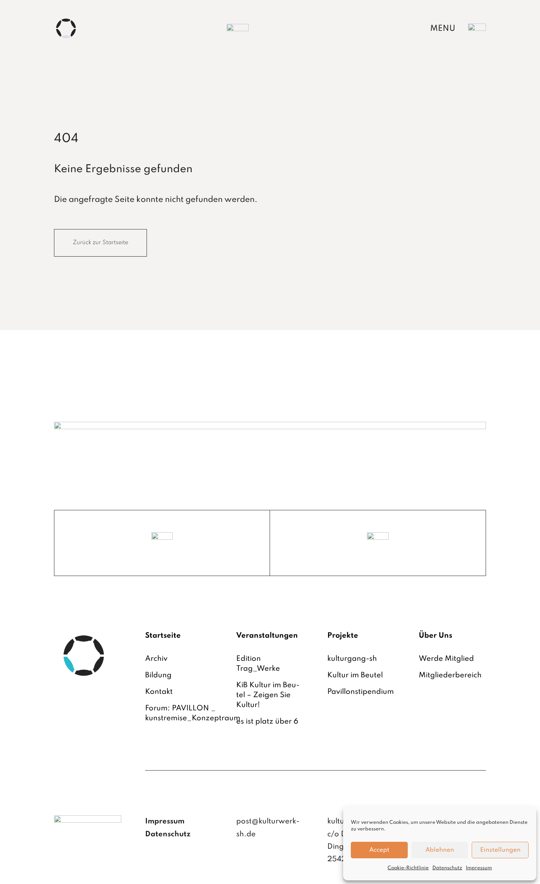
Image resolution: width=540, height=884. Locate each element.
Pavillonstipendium (360, 692)
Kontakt (159, 692)
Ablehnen (439, 850)
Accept (379, 850)
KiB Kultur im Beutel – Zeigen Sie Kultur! (267, 695)
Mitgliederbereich (450, 675)
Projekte (342, 636)
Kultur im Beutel (355, 675)
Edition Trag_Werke (258, 664)
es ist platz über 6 (267, 721)
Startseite (163, 636)
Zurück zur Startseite (100, 243)
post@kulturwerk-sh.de (267, 828)
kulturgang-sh (352, 659)
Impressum (479, 868)
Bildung (158, 675)
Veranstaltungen (267, 636)
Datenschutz (447, 868)
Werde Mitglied (446, 659)
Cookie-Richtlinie (408, 868)
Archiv (156, 659)
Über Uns (435, 636)
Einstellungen (500, 850)
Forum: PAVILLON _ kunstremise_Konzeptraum (192, 713)
